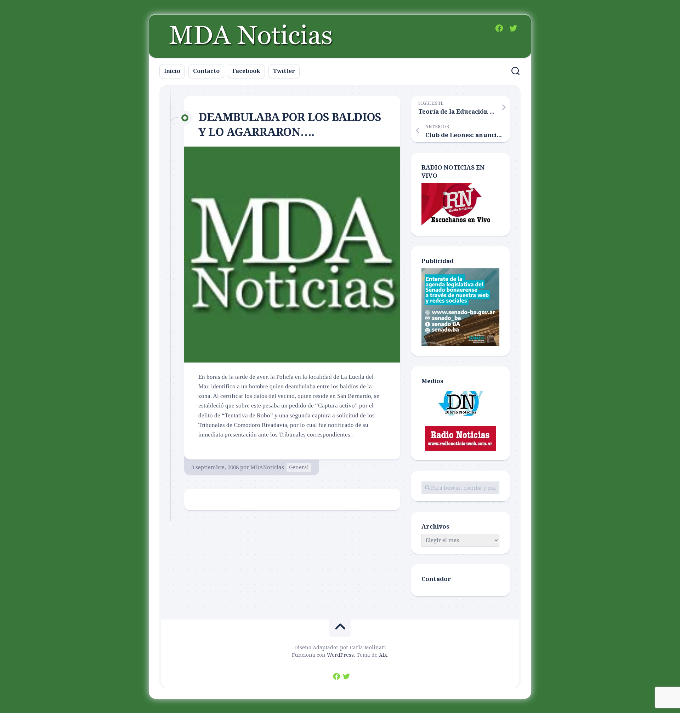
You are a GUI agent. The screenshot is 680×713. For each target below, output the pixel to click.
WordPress (340, 655)
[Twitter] (513, 28)
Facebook (246, 71)
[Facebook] (499, 28)
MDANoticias (267, 467)
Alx (383, 655)
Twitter (284, 71)
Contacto (206, 71)
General (299, 467)
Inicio (172, 71)
